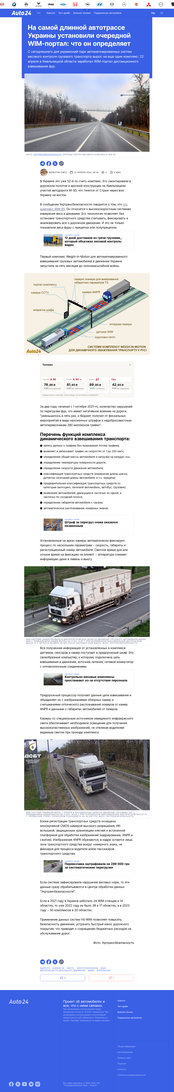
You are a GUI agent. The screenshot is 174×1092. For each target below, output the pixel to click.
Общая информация (127, 1046)
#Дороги (45, 968)
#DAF (103, 968)
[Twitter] (17, 1084)
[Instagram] (37, 1084)
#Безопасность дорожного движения (62, 970)
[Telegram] (31, 1084)
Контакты (122, 1069)
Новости (50, 13)
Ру (162, 13)
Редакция (122, 1063)
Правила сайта (124, 1058)
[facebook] (48, 163)
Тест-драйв (64, 13)
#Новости (58, 968)
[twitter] (55, 163)
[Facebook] (11, 1084)
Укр (153, 13)
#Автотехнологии (87, 968)
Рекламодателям (125, 1052)
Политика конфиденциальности (132, 1075)
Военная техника (82, 13)
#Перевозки (103, 970)
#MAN (91, 970)
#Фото (70, 968)
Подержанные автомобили (108, 13)
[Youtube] (24, 1084)
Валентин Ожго (58, 172)
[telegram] (42, 163)
